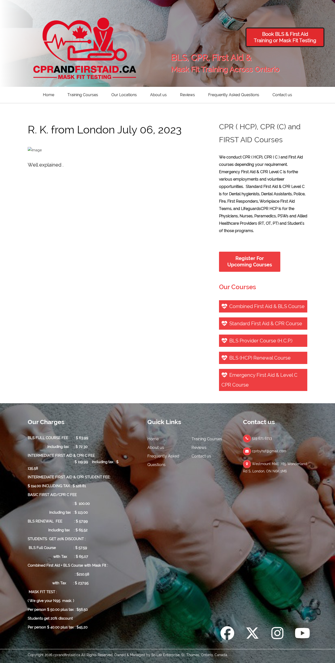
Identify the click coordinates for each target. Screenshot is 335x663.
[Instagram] (277, 634)
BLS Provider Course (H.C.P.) (260, 341)
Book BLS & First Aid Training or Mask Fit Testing (285, 37)
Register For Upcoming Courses (249, 262)
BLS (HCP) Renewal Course (260, 358)
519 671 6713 (261, 438)
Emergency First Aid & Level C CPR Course (259, 380)
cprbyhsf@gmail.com (268, 451)
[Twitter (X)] (252, 634)
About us (158, 94)
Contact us (282, 94)
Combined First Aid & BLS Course (267, 306)
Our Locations (124, 94)
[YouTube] (302, 634)
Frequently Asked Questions (233, 94)
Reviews (187, 94)
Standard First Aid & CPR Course (265, 323)
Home (48, 94)
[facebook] (227, 634)
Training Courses (82, 94)
